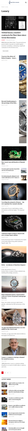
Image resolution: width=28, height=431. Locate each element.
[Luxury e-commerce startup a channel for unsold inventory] (14, 346)
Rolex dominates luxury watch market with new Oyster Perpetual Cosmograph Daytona (13, 296)
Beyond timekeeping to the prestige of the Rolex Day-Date (9, 103)
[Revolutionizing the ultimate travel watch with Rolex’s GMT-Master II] (24, 177)
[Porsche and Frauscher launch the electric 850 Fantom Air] (24, 170)
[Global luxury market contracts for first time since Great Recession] (14, 23)
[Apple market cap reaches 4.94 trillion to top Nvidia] (4, 384)
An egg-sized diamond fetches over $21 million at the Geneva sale (13, 328)
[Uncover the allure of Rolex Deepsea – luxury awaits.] (23, 76)
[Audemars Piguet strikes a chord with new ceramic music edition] (14, 223)
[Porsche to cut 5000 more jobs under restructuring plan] (4, 399)
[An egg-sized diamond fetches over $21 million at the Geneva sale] (14, 317)
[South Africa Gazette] (14, 2)
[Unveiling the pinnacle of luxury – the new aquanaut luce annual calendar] (14, 191)
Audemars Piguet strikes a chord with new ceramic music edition (12, 234)
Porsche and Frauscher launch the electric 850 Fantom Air (10, 169)
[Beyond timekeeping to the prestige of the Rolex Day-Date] (23, 121)
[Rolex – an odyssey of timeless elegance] (14, 254)
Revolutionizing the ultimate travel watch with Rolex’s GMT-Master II (10, 176)
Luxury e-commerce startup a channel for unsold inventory (12, 358)
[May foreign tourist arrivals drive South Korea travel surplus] (4, 414)
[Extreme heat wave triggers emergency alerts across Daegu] (4, 422)
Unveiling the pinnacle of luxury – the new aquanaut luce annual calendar (12, 203)
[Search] (26, 2)
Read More (5, 51)
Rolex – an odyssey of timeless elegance (13, 265)
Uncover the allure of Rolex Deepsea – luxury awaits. (9, 58)
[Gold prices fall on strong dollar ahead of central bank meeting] (4, 392)
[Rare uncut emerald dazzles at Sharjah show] (14, 153)
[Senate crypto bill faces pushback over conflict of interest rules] (4, 407)
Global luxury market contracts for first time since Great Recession (13, 35)
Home (2, 6)
